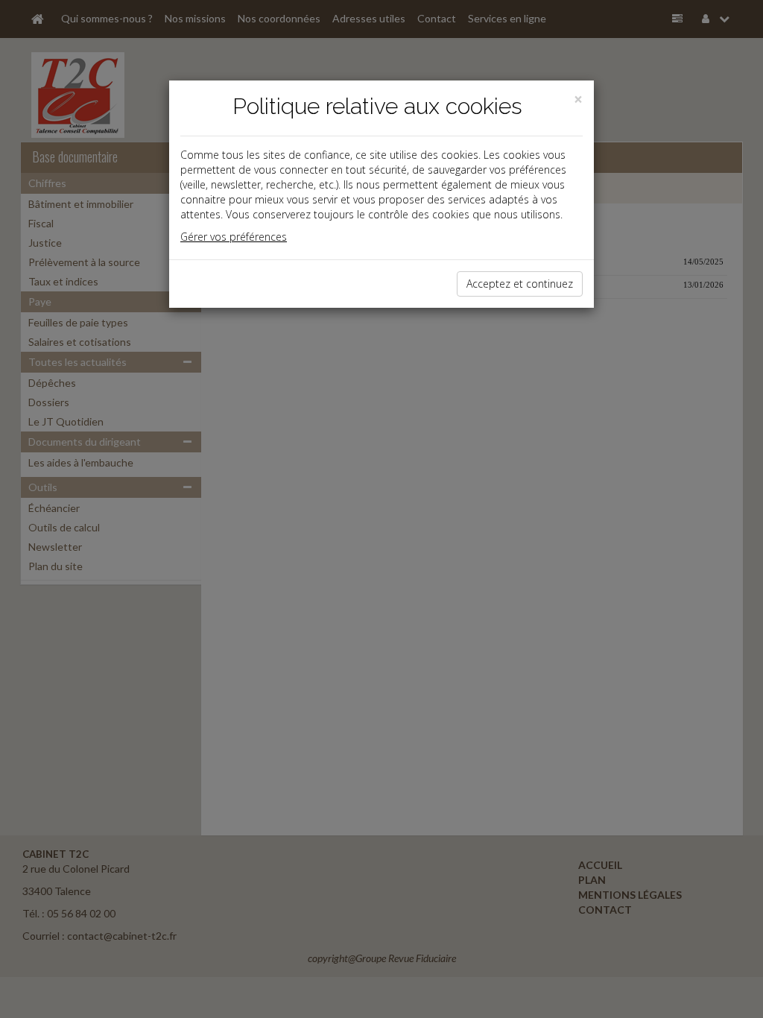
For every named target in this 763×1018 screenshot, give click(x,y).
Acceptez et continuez (519, 283)
